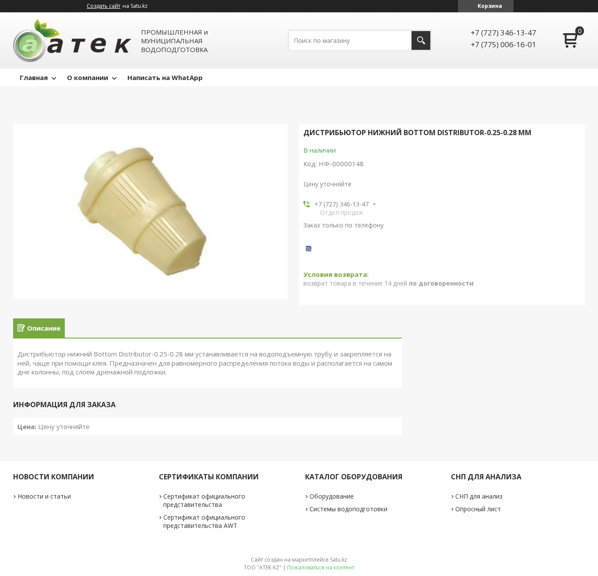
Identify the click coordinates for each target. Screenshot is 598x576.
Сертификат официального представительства (204, 500)
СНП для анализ (479, 496)
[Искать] (421, 40)
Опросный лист (478, 509)
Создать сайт (103, 6)
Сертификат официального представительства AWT (204, 521)
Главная (34, 77)
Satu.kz (338, 559)
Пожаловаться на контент (320, 567)
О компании (87, 77)
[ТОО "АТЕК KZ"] (72, 40)
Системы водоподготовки (348, 509)
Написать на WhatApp (165, 77)
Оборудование (332, 496)
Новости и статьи (44, 496)
